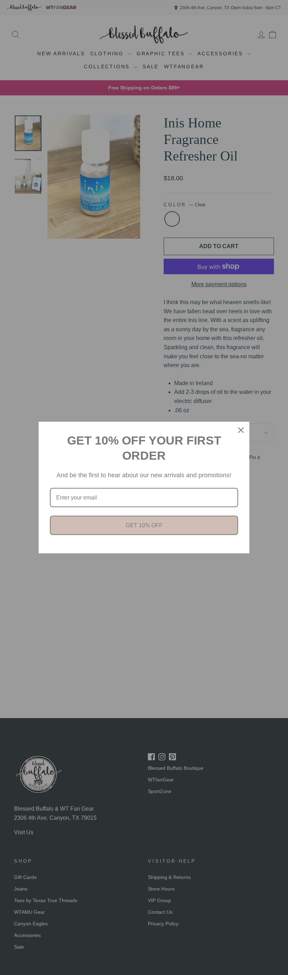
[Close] (241, 430)
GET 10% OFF (144, 525)
